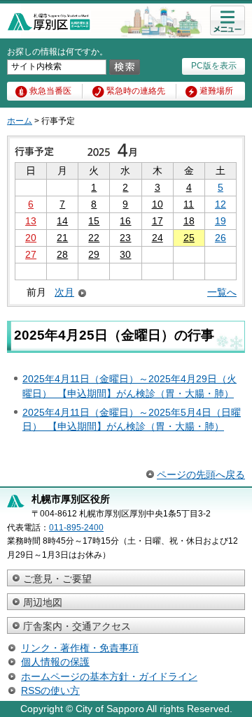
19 (220, 220)
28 (62, 254)
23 (125, 237)
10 (157, 204)
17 (157, 220)
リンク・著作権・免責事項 (80, 647)
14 (62, 220)
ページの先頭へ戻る (201, 474)
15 (93, 220)
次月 (64, 292)
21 (62, 237)
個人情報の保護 (55, 661)
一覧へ (222, 292)
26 (220, 237)
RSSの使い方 (50, 690)
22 (93, 237)
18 (189, 220)
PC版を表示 (214, 66)
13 (30, 220)
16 (125, 220)
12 (220, 204)
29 (93, 254)
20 (30, 237)
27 (30, 254)
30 (125, 254)
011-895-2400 (76, 528)
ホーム (19, 121)
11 (188, 204)
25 (189, 237)
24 (157, 237)
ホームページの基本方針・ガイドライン (109, 676)
